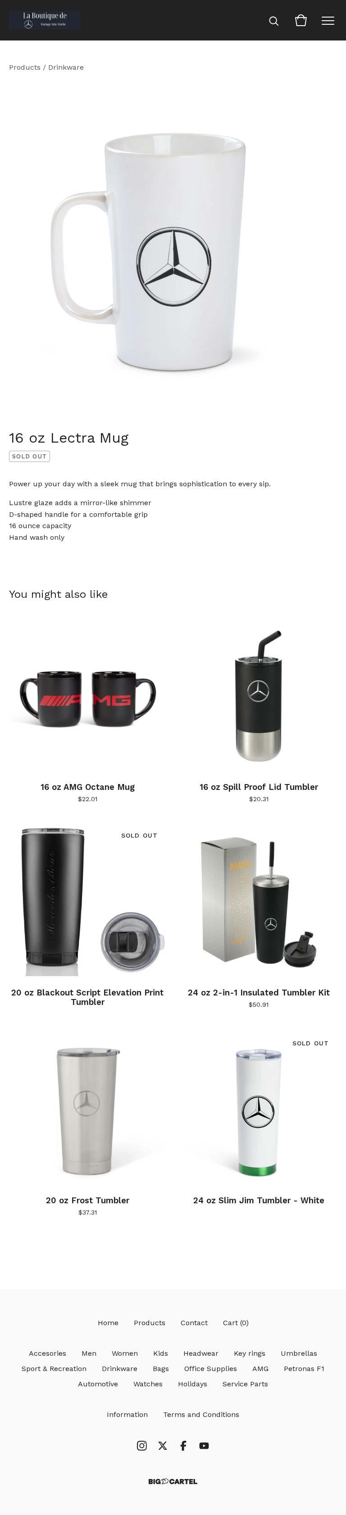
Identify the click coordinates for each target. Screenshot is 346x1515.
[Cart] (301, 20)
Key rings (249, 1353)
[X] (162, 1445)
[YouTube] (204, 1445)
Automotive (98, 1384)
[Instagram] (142, 1445)
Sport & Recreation (54, 1368)
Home (108, 1322)
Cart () (236, 1322)
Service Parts (245, 1384)
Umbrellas (299, 1353)
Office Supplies (210, 1368)
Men (89, 1353)
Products (25, 67)
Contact (194, 1322)
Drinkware (66, 67)
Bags (161, 1368)
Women (125, 1353)
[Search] (274, 20)
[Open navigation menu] (328, 20)
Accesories (47, 1353)
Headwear (201, 1353)
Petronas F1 (304, 1368)
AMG (260, 1368)
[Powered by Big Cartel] (173, 1481)
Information (127, 1414)
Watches (148, 1384)
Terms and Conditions (201, 1414)
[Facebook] (183, 1445)
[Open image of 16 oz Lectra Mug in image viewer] (173, 247)
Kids (160, 1353)
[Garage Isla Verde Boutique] (45, 20)
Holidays (192, 1384)
